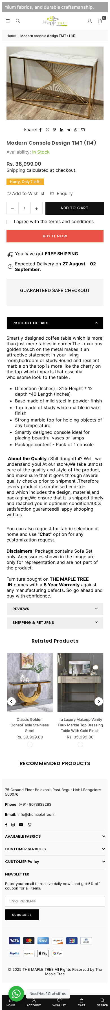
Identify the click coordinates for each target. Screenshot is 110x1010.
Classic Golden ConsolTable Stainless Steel (29, 725)
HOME (10, 1005)
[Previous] (11, 701)
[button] (100, 21)
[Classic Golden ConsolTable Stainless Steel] (30, 682)
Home (11, 36)
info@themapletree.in (36, 814)
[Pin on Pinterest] (54, 129)
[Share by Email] (83, 129)
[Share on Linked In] (62, 129)
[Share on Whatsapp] (76, 129)
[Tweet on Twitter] (47, 129)
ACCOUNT (34, 1005)
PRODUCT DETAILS (30, 323)
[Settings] (90, 21)
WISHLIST (59, 1005)
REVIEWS (20, 608)
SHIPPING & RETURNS (33, 622)
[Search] (18, 21)
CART (81, 1005)
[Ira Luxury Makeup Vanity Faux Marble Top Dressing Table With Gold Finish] (81, 682)
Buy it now (55, 236)
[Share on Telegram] (69, 129)
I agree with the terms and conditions (53, 221)
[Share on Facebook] (40, 129)
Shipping (15, 170)
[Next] (98, 701)
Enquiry (64, 193)
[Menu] (8, 21)
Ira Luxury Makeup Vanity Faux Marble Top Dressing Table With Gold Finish (80, 725)
